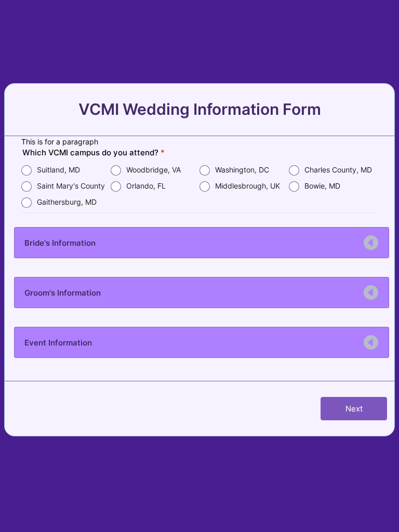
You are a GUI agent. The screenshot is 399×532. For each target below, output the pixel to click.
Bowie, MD (322, 185)
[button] (201, 242)
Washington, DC (242, 169)
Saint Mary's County (71, 185)
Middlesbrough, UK (247, 185)
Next (354, 409)
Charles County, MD (338, 169)
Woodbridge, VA (153, 169)
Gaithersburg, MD (67, 201)
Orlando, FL (146, 185)
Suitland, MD (58, 169)
